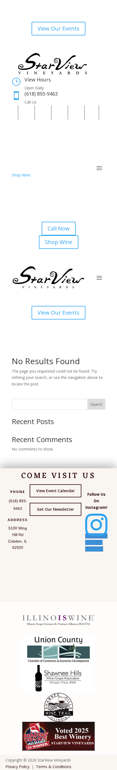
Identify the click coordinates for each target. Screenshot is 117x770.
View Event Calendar (55, 490)
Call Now (59, 228)
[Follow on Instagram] (42, 112)
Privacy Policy (17, 766)
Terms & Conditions (53, 766)
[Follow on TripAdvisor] (91, 112)
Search (96, 404)
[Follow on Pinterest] (75, 112)
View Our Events (58, 28)
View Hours (37, 79)
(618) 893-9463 (41, 93)
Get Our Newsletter (55, 509)
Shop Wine (21, 175)
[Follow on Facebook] (25, 112)
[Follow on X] (58, 112)
